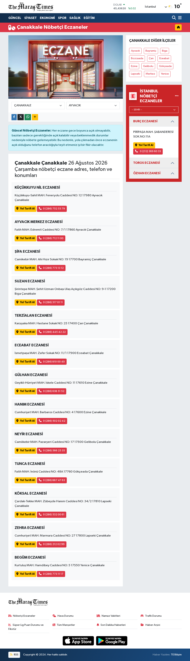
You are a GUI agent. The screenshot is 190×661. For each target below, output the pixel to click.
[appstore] (78, 640)
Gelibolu (148, 66)
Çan (151, 58)
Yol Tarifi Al (27, 208)
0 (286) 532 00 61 (53, 514)
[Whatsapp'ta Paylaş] (27, 117)
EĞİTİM (89, 17)
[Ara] (174, 18)
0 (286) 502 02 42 (54, 420)
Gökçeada (165, 66)
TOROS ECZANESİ (146, 162)
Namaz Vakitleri (111, 615)
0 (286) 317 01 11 (53, 302)
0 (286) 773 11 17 (53, 574)
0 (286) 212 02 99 (54, 544)
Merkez (150, 73)
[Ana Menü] (179, 18)
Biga (164, 50)
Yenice (165, 73)
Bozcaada (137, 58)
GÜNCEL (14, 17)
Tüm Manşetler (66, 625)
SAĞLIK (75, 17)
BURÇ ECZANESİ (145, 121)
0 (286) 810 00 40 (54, 361)
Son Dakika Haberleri (113, 625)
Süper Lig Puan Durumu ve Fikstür (26, 627)
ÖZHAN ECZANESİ (146, 173)
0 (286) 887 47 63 (54, 480)
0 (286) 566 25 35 (54, 450)
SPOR (62, 17)
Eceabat (164, 58)
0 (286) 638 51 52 (53, 391)
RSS (15, 654)
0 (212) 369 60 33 (150, 151)
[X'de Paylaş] (20, 117)
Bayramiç (150, 50)
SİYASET (30, 17)
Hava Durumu (65, 615)
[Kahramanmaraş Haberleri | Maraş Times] (31, 6)
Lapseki (135, 73)
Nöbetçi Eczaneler (24, 615)
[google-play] (111, 640)
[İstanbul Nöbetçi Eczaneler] (176, 96)
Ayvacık (135, 50)
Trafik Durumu (153, 615)
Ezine (134, 66)
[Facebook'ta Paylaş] (14, 117)
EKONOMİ (47, 17)
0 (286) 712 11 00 (53, 238)
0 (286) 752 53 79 (54, 208)
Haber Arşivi (152, 625)
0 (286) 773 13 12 (53, 268)
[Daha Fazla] (35, 117)
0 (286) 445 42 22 (54, 332)
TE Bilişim (176, 654)
